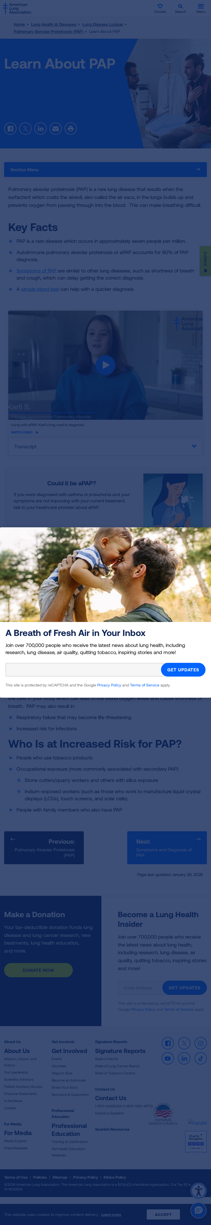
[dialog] (105, 612)
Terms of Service (144, 685)
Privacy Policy (109, 685)
